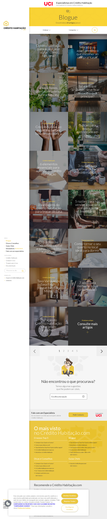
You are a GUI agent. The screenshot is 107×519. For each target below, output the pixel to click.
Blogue (8, 241)
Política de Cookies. (24, 508)
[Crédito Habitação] (15, 26)
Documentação (10, 266)
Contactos (9, 280)
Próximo (102, 351)
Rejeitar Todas (69, 501)
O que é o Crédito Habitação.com (15, 278)
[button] (8, 503)
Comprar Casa (10, 260)
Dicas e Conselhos (12, 243)
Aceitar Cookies (69, 496)
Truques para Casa (12, 263)
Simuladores (14, 248)
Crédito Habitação (11, 258)
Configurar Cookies (70, 508)
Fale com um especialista (15, 251)
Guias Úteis (10, 246)
